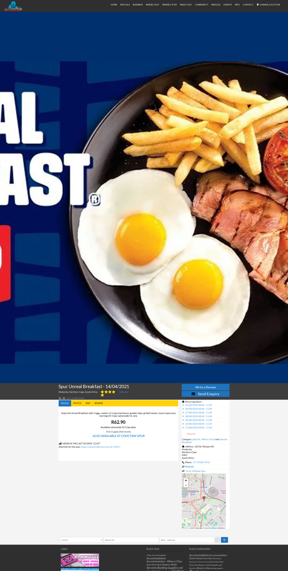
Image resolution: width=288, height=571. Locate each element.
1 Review (123, 392)
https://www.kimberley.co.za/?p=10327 (100, 446)
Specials (125, 4)
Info (237, 4)
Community (201, 4)
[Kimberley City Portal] (13, 10)
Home (114, 4)
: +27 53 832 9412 (74, 398)
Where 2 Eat (152, 4)
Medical (216, 4)
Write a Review (205, 387)
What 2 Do (186, 4)
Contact (248, 4)
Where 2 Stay (169, 4)
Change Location (269, 4)
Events (228, 4)
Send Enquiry (208, 394)
